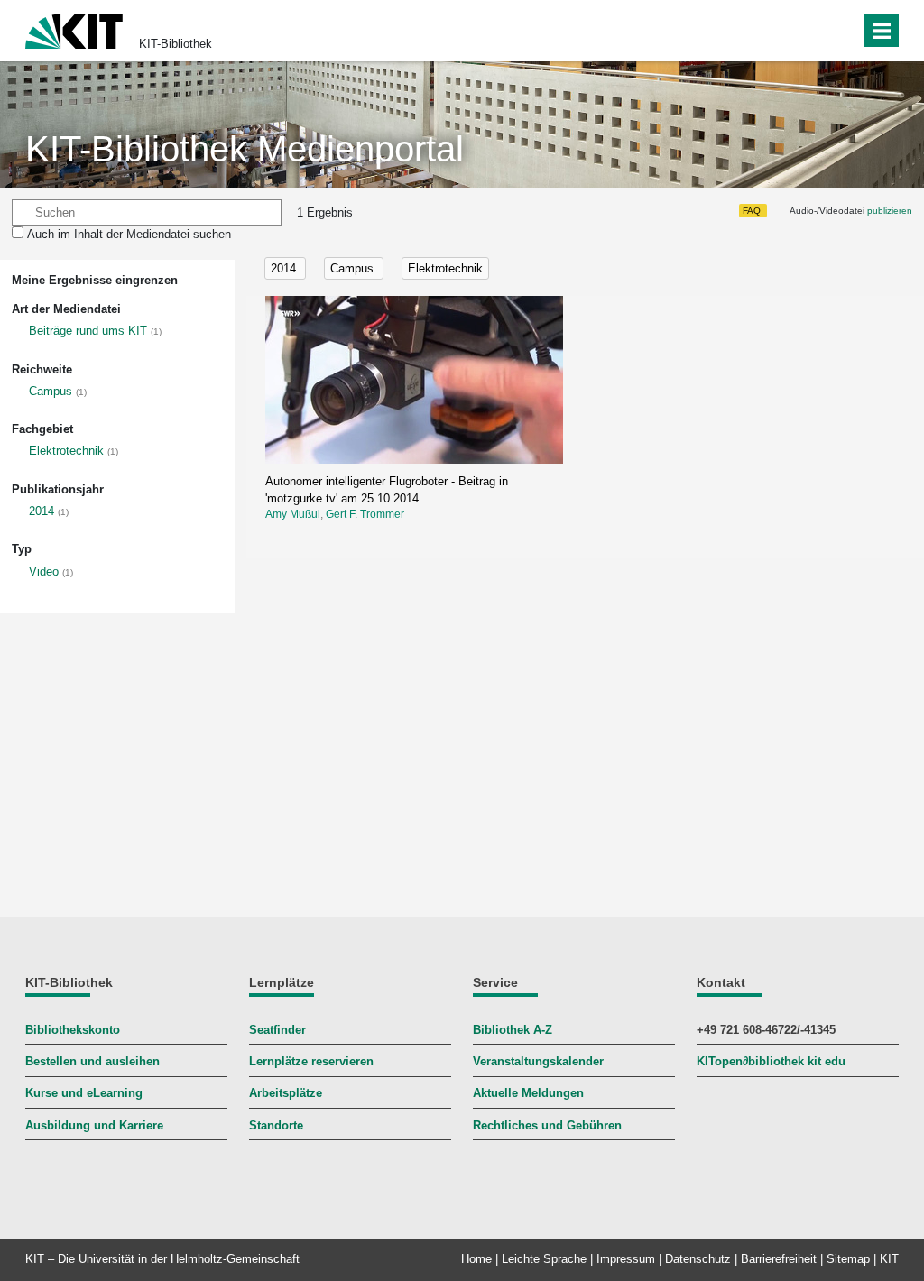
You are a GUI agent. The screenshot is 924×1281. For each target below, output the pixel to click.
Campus (50, 391)
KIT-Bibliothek (175, 44)
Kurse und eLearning (84, 1093)
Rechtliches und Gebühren (547, 1125)
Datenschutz (698, 1259)
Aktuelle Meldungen (528, 1093)
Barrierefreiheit (779, 1259)
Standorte (276, 1125)
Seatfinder (277, 1030)
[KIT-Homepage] (74, 29)
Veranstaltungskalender (538, 1061)
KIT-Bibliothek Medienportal (244, 149)
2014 (41, 511)
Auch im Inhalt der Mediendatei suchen (129, 234)
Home (476, 1259)
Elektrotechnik (66, 450)
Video (44, 571)
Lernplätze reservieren (311, 1061)
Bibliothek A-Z (512, 1030)
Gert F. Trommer (365, 514)
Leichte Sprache (544, 1259)
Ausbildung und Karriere (94, 1125)
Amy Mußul (292, 514)
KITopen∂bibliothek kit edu (771, 1061)
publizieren (889, 211)
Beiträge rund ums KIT (88, 330)
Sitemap (848, 1259)
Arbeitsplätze (285, 1093)
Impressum (625, 1259)
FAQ (752, 211)
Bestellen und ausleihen (92, 1061)
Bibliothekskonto (72, 1030)
